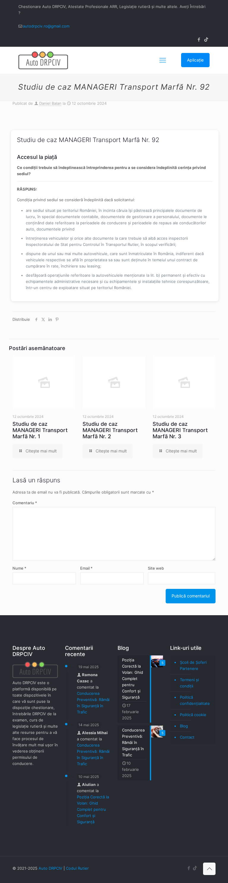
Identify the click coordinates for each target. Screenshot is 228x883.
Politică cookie (193, 714)
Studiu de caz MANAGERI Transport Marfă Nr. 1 (40, 430)
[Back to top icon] (209, 869)
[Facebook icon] (199, 39)
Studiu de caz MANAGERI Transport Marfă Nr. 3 (180, 430)
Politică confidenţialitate (195, 700)
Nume (19, 568)
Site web (156, 568)
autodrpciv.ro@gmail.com (46, 26)
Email (86, 568)
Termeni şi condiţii (189, 682)
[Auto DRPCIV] (43, 60)
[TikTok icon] (206, 39)
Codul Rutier (77, 868)
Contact (187, 737)
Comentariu (24, 502)
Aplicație (195, 59)
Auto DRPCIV (50, 868)
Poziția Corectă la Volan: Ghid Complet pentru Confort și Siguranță (93, 809)
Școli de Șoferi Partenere (193, 665)
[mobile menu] (163, 60)
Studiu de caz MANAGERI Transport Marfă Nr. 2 (110, 430)
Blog (184, 726)
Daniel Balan (50, 103)
